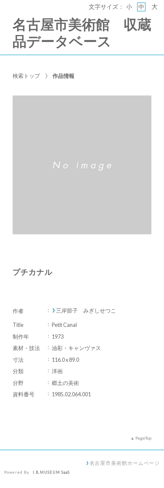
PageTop (143, 437)
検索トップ (26, 75)
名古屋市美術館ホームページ (125, 463)
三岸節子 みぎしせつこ (86, 311)
